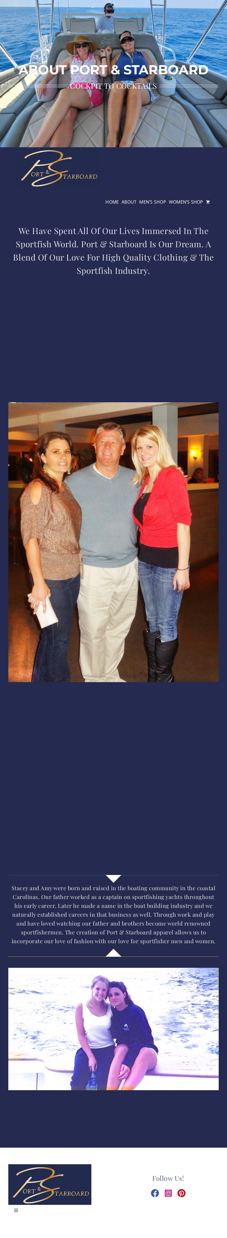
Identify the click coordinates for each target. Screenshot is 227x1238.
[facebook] (155, 1193)
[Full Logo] (58, 149)
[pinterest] (181, 1193)
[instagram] (168, 1193)
